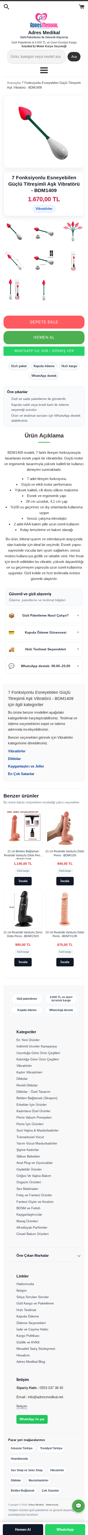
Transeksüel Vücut (30, 1137)
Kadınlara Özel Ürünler (33, 1111)
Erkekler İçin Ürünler (31, 1104)
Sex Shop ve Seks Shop (26, 1470)
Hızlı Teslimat (26, 1310)
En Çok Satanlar (21, 774)
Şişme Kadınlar (27, 1150)
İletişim (21, 1290)
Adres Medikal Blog (30, 1361)
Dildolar (14, 759)
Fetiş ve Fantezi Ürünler (34, 1195)
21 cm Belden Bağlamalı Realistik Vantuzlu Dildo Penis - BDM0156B (23, 854)
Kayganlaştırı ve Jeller (26, 766)
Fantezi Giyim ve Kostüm (35, 1202)
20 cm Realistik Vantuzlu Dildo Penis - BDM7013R (65, 934)
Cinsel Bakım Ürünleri (32, 1234)
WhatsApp (65, 1529)
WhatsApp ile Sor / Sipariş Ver (44, 351)
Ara (74, 57)
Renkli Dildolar (27, 1085)
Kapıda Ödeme (27, 1316)
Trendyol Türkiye (51, 1448)
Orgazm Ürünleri (28, 1182)
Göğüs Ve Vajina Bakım (33, 1176)
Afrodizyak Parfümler (31, 1227)
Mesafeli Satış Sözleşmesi (35, 1349)
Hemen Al (44, 337)
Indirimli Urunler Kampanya (36, 1046)
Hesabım (23, 1355)
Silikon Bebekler (28, 1156)
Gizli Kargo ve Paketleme (35, 1303)
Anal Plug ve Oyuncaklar (34, 1163)
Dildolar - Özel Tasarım (33, 1091)
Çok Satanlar (50, 1490)
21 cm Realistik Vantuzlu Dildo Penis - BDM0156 (65, 853)
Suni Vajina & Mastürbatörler (37, 1130)
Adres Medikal (36, 1504)
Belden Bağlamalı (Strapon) (36, 1098)
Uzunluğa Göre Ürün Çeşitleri (38, 1053)
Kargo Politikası (27, 1336)
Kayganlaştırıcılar (29, 1214)
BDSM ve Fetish (28, 1208)
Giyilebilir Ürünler (29, 1169)
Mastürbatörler (39, 1480)
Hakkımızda (25, 1284)
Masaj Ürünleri (27, 1221)
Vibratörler (44, 208)
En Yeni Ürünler (28, 1040)
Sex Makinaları (27, 1189)
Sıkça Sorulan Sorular (32, 1297)
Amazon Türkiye (22, 1448)
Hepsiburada (19, 1458)
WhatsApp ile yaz (32, 1419)
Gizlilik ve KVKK (28, 1342)
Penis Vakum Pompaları (34, 1117)
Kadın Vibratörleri (29, 1072)
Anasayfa (13, 83)
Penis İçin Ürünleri (29, 1124)
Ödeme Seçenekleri (31, 1323)
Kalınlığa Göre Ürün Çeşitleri (37, 1059)
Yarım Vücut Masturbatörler (36, 1143)
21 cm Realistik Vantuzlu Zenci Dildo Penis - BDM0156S (23, 934)
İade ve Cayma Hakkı (32, 1329)
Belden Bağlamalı (22, 1490)
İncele (23, 881)
